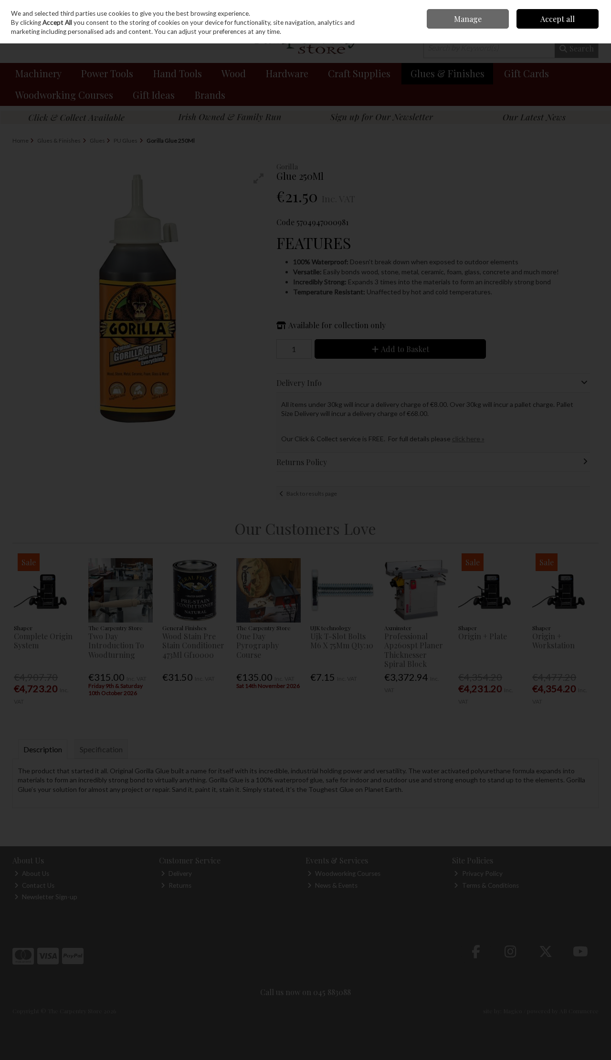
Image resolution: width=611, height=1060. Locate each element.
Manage (468, 19)
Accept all (557, 19)
